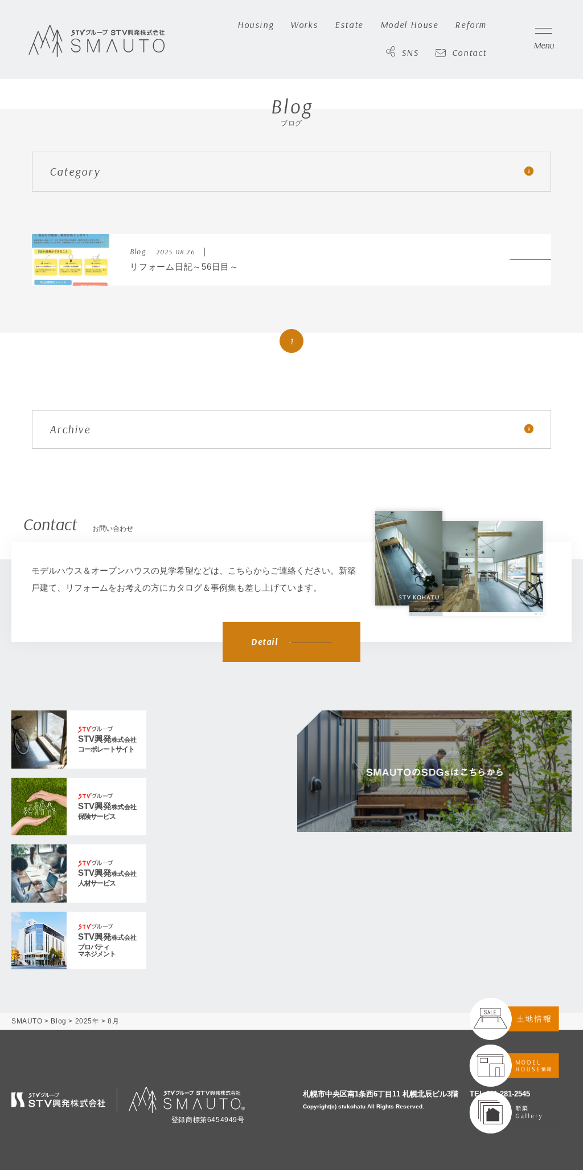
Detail (264, 641)
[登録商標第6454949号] (187, 1100)
